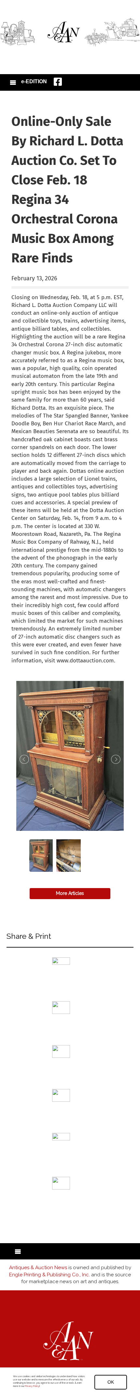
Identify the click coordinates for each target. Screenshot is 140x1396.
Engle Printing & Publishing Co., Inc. (49, 1275)
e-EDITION (34, 81)
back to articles (27, 667)
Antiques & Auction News (38, 1267)
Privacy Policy (32, 1386)
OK (110, 1382)
